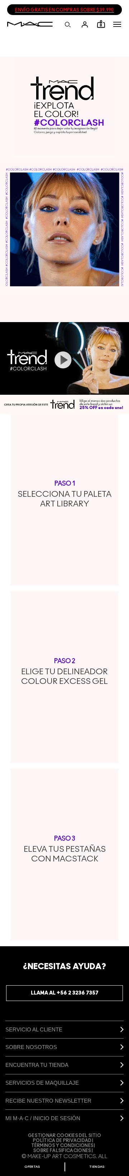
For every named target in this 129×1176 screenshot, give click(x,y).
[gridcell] (64, 106)
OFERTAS (32, 1166)
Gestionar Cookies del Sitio (64, 1135)
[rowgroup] (64, 226)
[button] (117, 24)
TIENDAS (97, 1166)
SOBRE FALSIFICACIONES (62, 1150)
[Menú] (117, 24)
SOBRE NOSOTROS (31, 1047)
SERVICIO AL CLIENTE (33, 1029)
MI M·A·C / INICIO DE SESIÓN (42, 1118)
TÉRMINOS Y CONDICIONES (62, 1145)
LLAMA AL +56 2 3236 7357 (65, 993)
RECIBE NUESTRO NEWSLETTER (48, 1101)
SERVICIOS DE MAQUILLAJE (42, 1083)
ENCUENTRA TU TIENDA (36, 1065)
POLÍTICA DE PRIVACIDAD (62, 1140)
